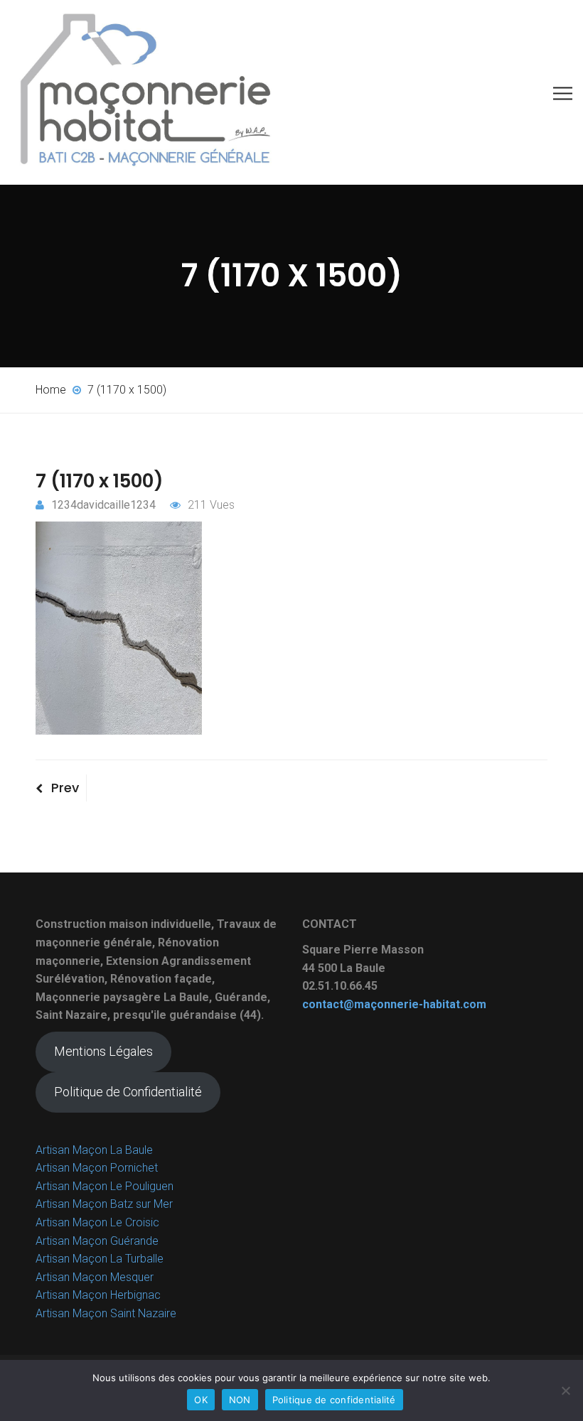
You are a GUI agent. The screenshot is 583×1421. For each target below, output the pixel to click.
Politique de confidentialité (334, 1399)
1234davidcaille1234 (103, 505)
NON (240, 1399)
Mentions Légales (103, 1051)
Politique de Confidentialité (128, 1091)
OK (201, 1399)
